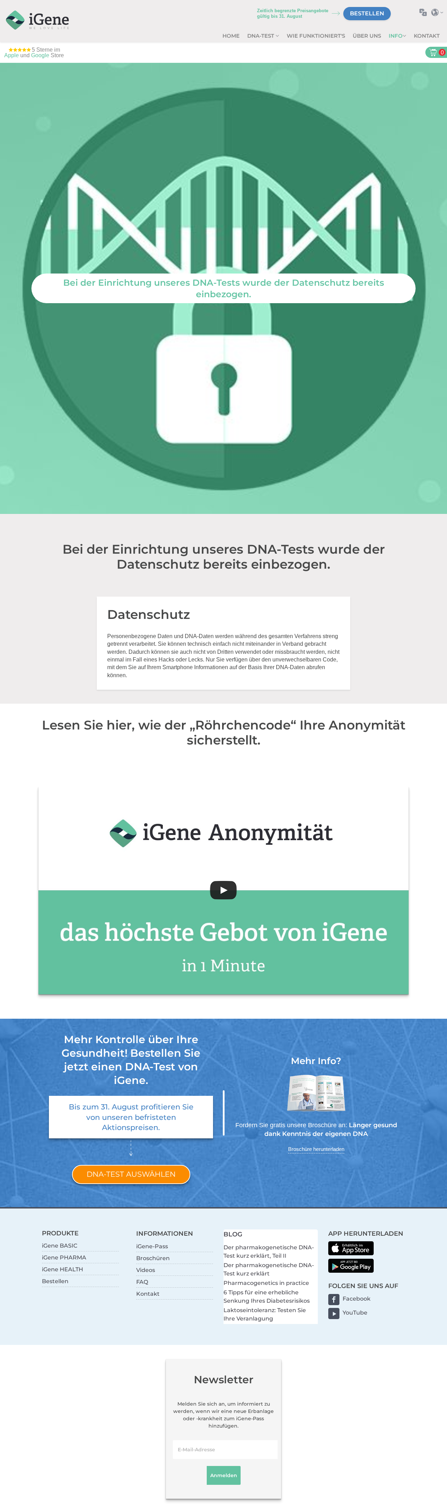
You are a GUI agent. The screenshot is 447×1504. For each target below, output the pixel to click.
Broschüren (153, 1258)
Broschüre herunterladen (316, 1149)
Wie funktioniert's (316, 35)
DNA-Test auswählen (131, 1174)
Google (40, 55)
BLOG (233, 1234)
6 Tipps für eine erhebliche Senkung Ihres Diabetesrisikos (267, 1296)
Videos (145, 1270)
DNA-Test (261, 35)
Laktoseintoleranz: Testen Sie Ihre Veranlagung (265, 1314)
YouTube (355, 1312)
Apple (11, 55)
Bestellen (367, 13)
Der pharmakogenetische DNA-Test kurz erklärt (269, 1269)
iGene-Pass (152, 1246)
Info (396, 35)
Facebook (357, 1298)
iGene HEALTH (62, 1269)
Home (231, 35)
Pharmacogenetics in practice (266, 1283)
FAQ (142, 1282)
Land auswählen (439, 12)
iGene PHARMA (64, 1257)
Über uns (367, 35)
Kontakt (427, 35)
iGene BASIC (59, 1245)
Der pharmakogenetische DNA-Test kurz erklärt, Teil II (269, 1251)
